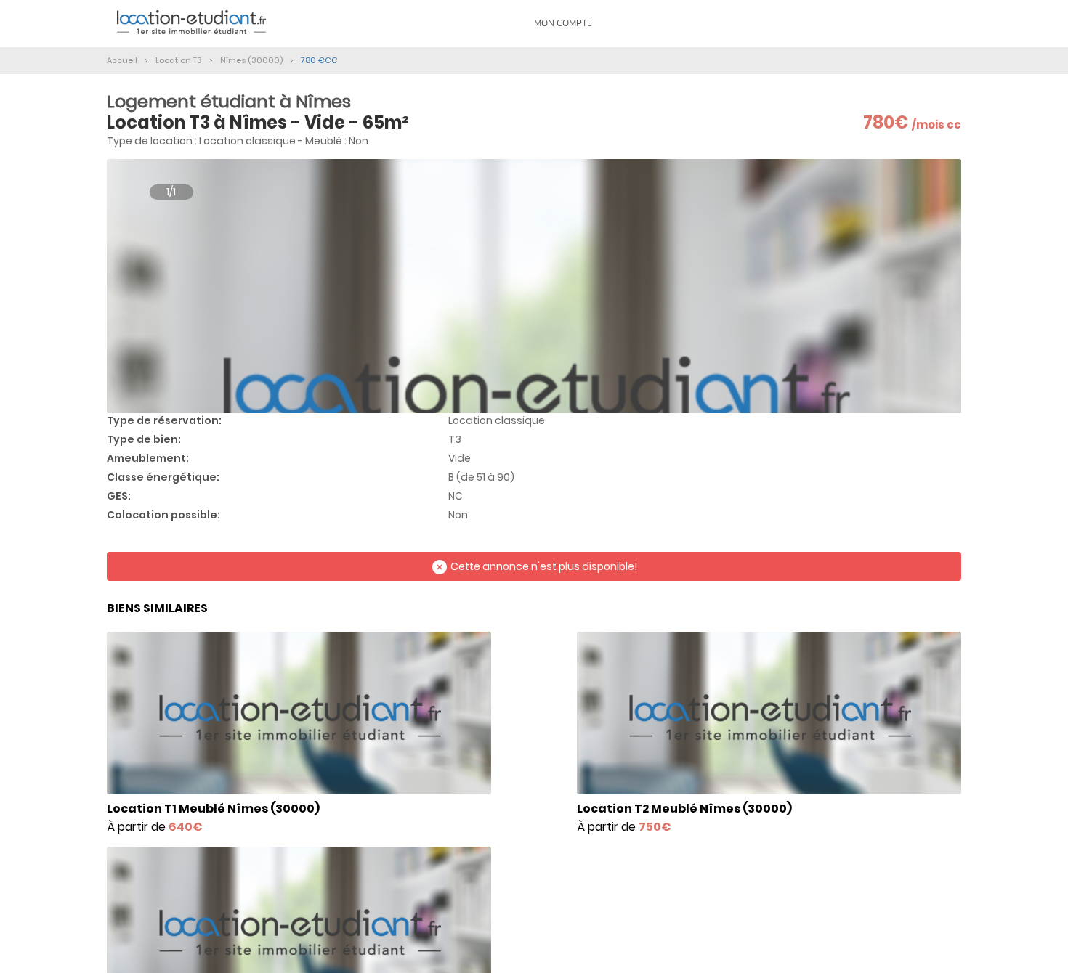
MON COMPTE (563, 23)
